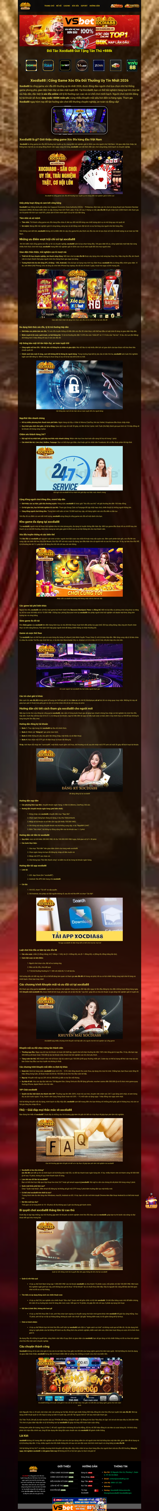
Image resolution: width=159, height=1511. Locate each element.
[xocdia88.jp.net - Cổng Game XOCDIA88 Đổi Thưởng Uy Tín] (30, 6)
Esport (84, 6)
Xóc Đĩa (75, 6)
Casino (67, 6)
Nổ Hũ (59, 6)
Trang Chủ (49, 6)
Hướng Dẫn (95, 6)
